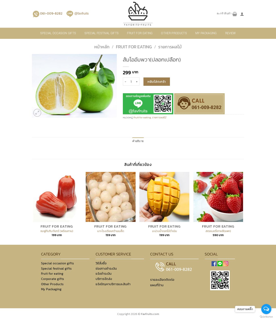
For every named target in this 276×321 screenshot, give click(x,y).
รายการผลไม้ (170, 46)
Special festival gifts (101, 33)
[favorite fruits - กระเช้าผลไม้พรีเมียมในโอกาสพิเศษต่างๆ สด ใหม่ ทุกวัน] (138, 14)
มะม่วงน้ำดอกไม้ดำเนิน (164, 231)
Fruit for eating (140, 33)
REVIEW (230, 33)
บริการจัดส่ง (104, 278)
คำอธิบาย (138, 141)
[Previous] (32, 208)
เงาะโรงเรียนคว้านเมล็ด (110, 231)
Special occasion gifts (58, 33)
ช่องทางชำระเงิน (106, 268)
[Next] (243, 208)
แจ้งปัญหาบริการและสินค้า (113, 284)
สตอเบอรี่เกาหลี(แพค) (218, 231)
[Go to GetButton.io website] (266, 317)
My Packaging (206, 33)
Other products (174, 33)
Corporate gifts (52, 278)
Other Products (52, 284)
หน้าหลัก (102, 46)
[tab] (138, 141)
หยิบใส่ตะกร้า (156, 81)
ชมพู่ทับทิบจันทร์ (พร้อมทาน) (56, 231)
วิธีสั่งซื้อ (101, 263)
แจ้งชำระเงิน (104, 273)
